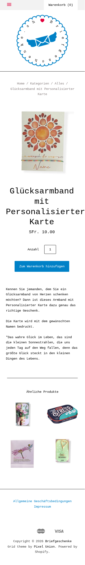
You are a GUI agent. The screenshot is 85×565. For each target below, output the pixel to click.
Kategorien (39, 83)
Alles (59, 83)
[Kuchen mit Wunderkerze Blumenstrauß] (22, 414)
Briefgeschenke (58, 541)
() (61, 5)
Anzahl (33, 249)
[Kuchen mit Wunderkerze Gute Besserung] (62, 450)
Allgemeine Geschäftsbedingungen (42, 501)
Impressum (42, 507)
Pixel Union (44, 547)
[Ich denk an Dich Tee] (22, 451)
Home (20, 83)
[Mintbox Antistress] (62, 414)
